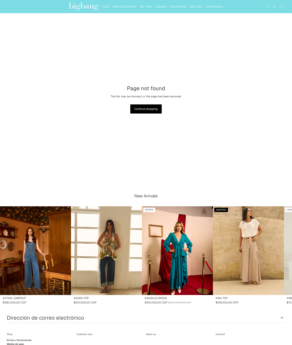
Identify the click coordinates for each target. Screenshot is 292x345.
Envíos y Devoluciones (19, 340)
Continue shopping (146, 109)
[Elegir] (66, 290)
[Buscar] (267, 6)
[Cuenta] (274, 6)
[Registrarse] (281, 317)
